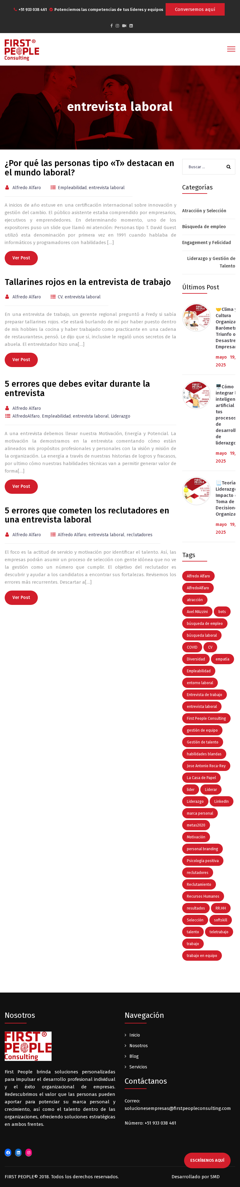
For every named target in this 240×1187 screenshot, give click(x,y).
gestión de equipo (202, 730)
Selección (195, 920)
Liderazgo (195, 801)
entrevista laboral (202, 706)
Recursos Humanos (203, 896)
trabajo (193, 944)
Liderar (211, 789)
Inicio (134, 1035)
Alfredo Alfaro (198, 576)
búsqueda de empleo (205, 623)
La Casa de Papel (201, 778)
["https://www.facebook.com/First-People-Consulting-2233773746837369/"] (111, 25)
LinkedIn (221, 801)
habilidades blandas (204, 754)
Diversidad (196, 659)
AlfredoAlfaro (198, 588)
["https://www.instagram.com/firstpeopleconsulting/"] (117, 25)
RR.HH (221, 908)
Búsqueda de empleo (204, 226)
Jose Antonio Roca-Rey (206, 766)
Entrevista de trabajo (204, 695)
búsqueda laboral (202, 635)
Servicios (138, 1067)
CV (210, 647)
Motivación (196, 837)
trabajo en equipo (202, 956)
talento (193, 932)
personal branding (202, 849)
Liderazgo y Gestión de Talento (211, 262)
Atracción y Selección (204, 210)
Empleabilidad (199, 671)
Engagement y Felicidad (206, 242)
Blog (134, 1056)
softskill (220, 920)
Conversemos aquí (195, 9)
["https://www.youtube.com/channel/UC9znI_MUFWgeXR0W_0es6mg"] (124, 25)
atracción (195, 600)
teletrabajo (219, 932)
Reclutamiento (199, 884)
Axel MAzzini (197, 612)
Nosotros (138, 1045)
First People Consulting (206, 718)
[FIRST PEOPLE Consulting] (22, 50)
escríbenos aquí (207, 1160)
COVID (192, 647)
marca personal (200, 813)
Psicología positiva (203, 861)
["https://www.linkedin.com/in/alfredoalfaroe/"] (131, 25)
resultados (196, 908)
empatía (222, 659)
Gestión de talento (202, 742)
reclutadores (197, 873)
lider (190, 789)
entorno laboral (200, 683)
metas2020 (196, 825)
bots (222, 612)
